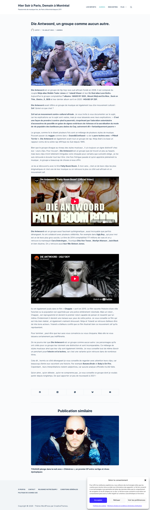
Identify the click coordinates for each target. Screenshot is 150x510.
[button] (145, 480)
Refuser (116, 500)
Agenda (102, 7)
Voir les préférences (136, 500)
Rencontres (113, 7)
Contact (31, 489)
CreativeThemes (61, 506)
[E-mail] (110, 392)
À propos (21, 489)
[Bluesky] (92, 392)
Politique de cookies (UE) (28, 493)
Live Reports (91, 7)
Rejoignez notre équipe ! (47, 489)
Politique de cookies (99, 506)
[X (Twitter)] (57, 392)
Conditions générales (69, 489)
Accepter (98, 500)
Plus (122, 7)
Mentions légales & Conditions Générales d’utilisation (124, 506)
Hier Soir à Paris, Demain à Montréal (43, 5)
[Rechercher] (131, 7)
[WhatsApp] (75, 392)
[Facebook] (40, 392)
